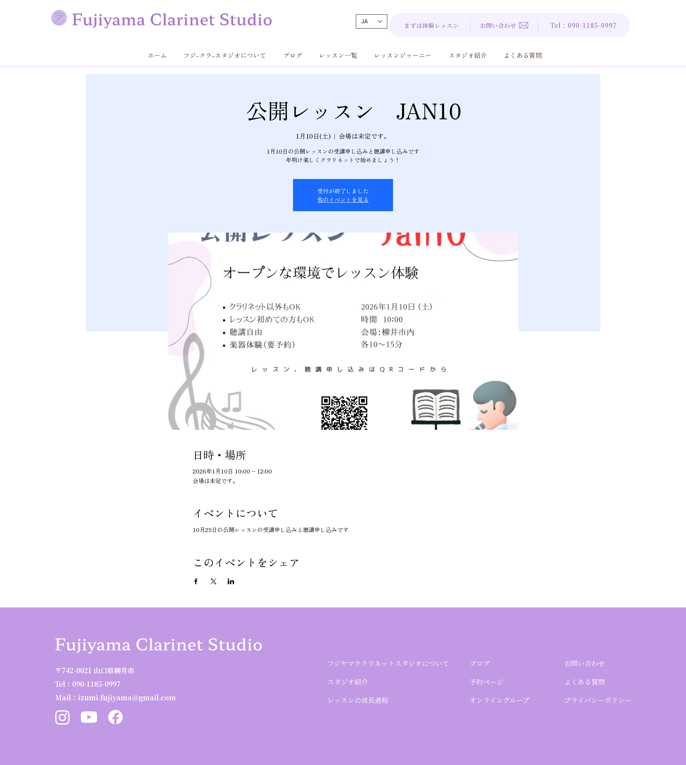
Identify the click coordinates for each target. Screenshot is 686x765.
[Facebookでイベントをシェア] (196, 581)
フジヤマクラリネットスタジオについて (388, 663)
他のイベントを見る (343, 199)
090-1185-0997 (96, 684)
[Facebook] (115, 717)
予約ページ (486, 681)
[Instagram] (62, 717)
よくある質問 (584, 681)
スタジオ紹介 (347, 681)
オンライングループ (499, 700)
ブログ (479, 663)
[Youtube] (89, 717)
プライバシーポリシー (598, 700)
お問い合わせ (584, 663)
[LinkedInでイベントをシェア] (231, 581)
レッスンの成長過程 (357, 700)
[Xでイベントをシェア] (213, 581)
